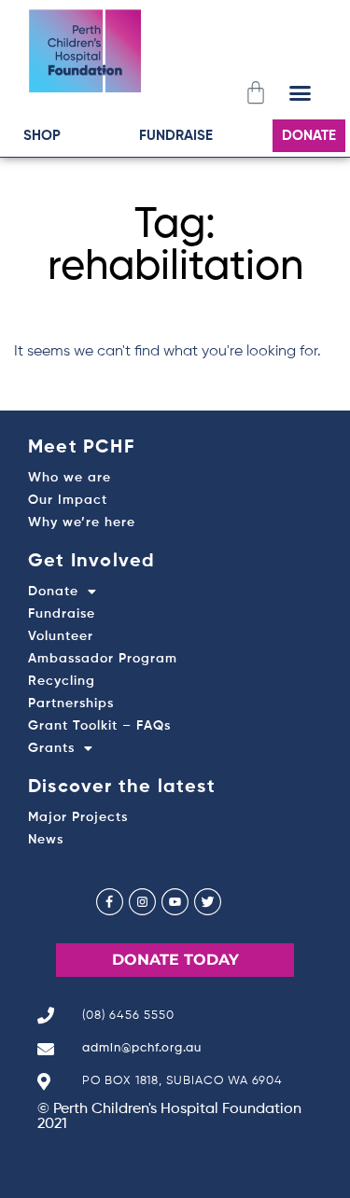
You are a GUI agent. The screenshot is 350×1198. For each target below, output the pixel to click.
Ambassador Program (102, 658)
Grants (51, 748)
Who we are (69, 477)
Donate (53, 591)
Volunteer (60, 636)
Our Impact (67, 500)
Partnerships (71, 703)
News (45, 839)
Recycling (61, 681)
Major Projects (78, 817)
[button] (300, 92)
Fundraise (61, 613)
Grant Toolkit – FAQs (99, 725)
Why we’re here (81, 522)
